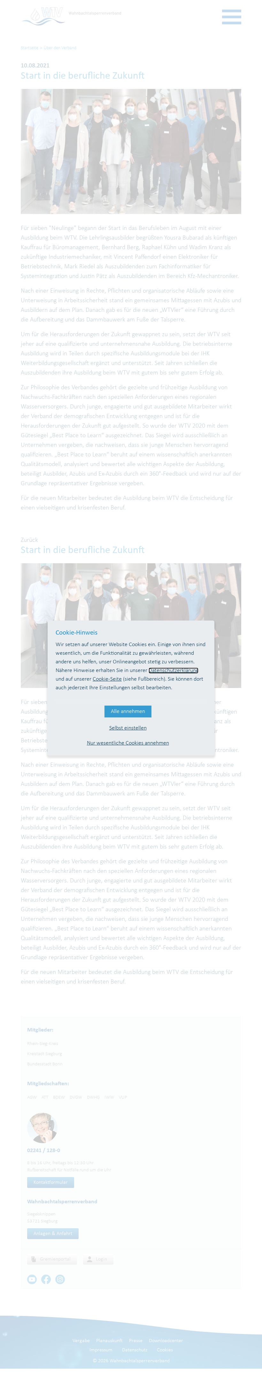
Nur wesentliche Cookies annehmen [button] (128, 743)
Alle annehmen (128, 711)
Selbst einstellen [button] (128, 728)
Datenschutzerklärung (173, 671)
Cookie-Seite (107, 679)
